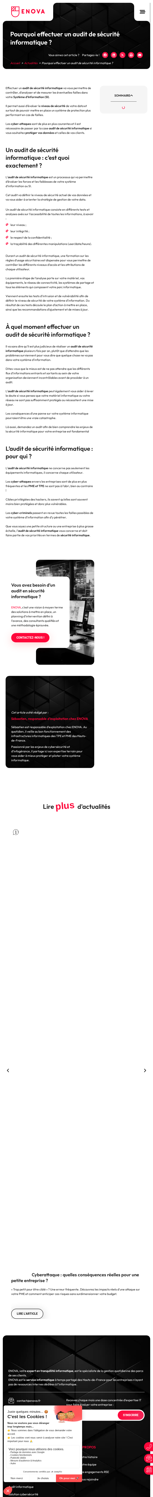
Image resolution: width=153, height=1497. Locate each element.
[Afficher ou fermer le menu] (142, 12)
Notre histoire (88, 1457)
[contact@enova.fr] (11, 1400)
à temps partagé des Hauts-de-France (66, 1380)
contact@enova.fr (29, 1400)
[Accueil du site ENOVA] (28, 12)
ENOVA (16, 607)
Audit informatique (21, 1487)
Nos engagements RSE (94, 1472)
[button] (105, 55)
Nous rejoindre (89, 1479)
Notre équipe (87, 1464)
